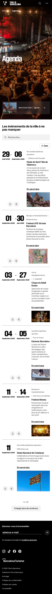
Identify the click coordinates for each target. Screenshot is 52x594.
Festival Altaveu (38, 399)
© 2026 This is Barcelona (11, 568)
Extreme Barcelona (40, 341)
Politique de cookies (9, 584)
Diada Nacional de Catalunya (30, 453)
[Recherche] (39, 3)
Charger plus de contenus (26, 508)
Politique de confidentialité (11, 580)
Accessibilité (6, 588)
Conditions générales (29, 540)
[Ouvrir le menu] (47, 3)
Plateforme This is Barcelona (12, 572)
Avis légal (5, 576)
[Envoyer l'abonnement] (47, 532)
